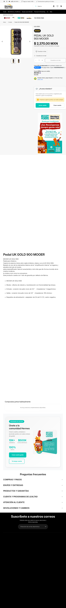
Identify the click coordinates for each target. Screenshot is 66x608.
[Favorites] (57, 6)
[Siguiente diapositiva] (30, 41)
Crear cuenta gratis (18, 455)
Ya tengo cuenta (17, 461)
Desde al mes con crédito (42, 73)
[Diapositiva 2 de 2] (18, 61)
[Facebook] (4, 1)
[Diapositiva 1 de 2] (13, 61)
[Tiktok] (12, 1)
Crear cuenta (57, 105)
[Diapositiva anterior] (2, 41)
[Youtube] (9, 1)
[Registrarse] (45, 526)
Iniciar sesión (42, 105)
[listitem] (51, 11)
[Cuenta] (54, 6)
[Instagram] (7, 1)
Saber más (40, 79)
